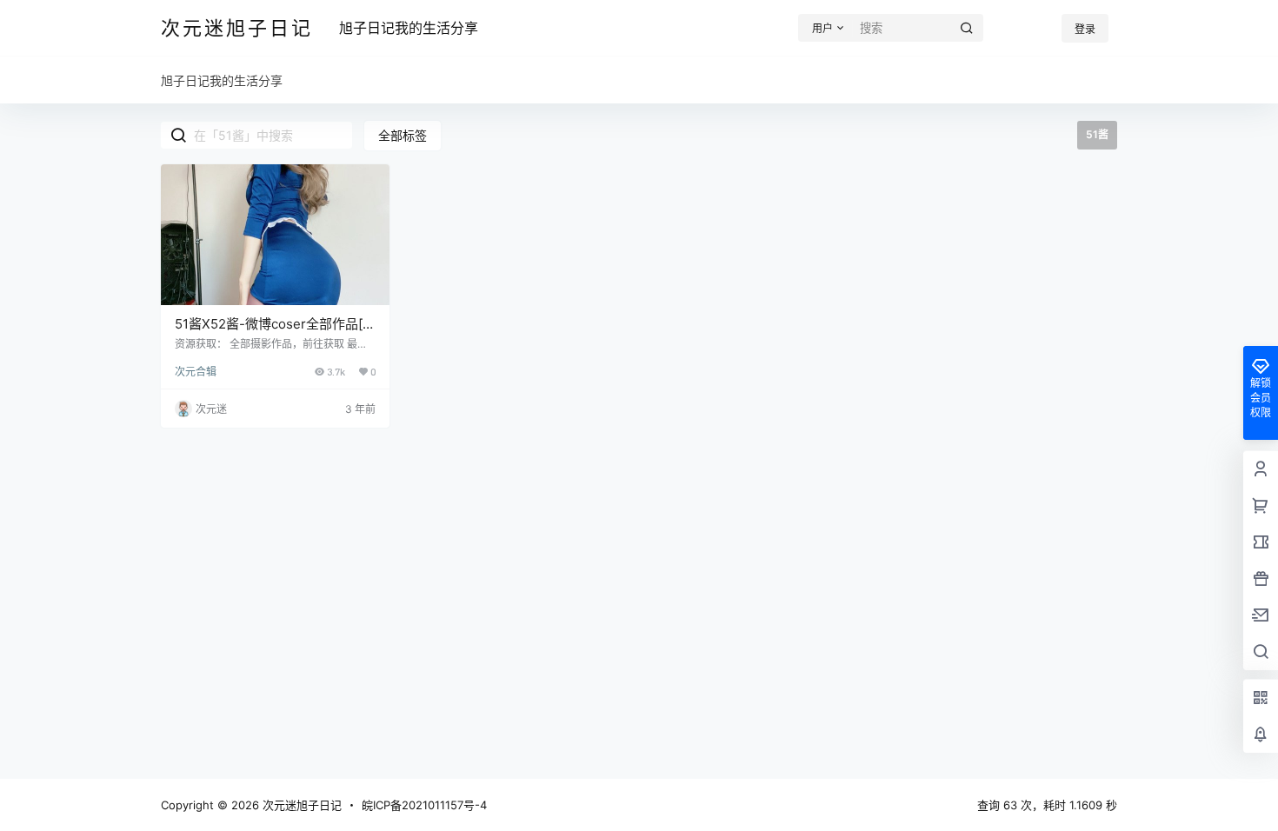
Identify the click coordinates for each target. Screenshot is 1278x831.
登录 (1085, 29)
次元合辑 (195, 371)
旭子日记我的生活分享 (408, 28)
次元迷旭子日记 (300, 805)
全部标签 (402, 135)
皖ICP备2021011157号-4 (424, 805)
